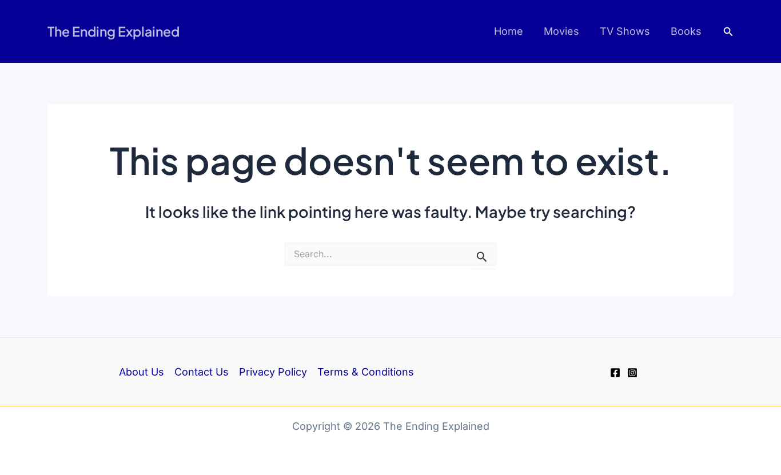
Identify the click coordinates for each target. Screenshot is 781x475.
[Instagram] (632, 373)
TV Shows (625, 31)
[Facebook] (615, 373)
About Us (141, 372)
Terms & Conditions (365, 372)
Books (686, 31)
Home (508, 31)
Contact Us (201, 372)
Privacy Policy (273, 372)
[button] (728, 32)
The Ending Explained (113, 31)
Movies (561, 31)
